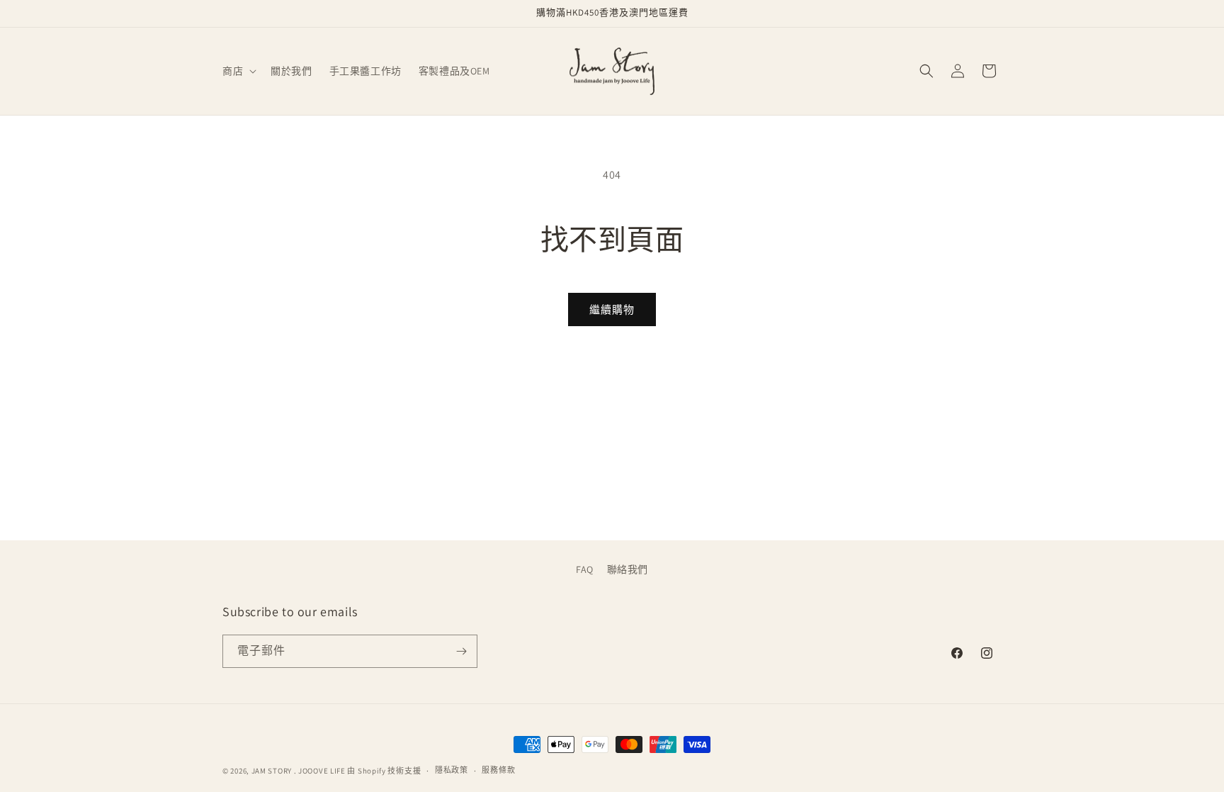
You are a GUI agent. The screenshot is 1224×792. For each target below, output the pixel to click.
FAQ (585, 569)
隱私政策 (451, 770)
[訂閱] (461, 651)
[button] (238, 71)
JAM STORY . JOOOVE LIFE (298, 771)
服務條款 (498, 770)
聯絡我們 (627, 569)
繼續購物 (612, 309)
